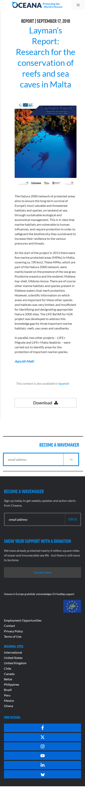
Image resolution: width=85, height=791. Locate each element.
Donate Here (42, 572)
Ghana (8, 706)
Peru (7, 695)
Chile (7, 668)
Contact (9, 625)
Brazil (8, 690)
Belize (8, 679)
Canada (9, 674)
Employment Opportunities (23, 620)
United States (13, 657)
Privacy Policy (13, 631)
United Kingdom (15, 663)
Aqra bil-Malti (24, 361)
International (13, 652)
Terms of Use (12, 636)
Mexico (9, 700)
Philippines (11, 684)
